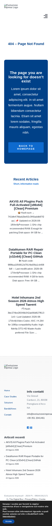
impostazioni (9, 516)
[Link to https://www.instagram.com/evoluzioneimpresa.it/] (30, 427)
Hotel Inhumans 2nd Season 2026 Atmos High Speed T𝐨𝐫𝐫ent (26, 301)
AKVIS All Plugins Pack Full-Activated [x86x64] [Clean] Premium (26, 205)
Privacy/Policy (31, 499)
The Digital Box (16, 499)
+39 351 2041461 (36, 418)
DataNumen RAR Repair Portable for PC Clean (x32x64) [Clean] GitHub (26, 253)
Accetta (8, 521)
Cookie (42, 499)
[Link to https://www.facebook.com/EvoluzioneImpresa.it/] (27, 427)
